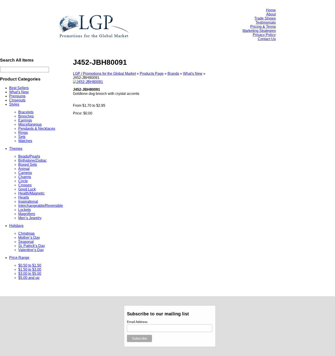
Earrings (25, 120)
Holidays (16, 226)
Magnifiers (26, 214)
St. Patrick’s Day (31, 246)
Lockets (24, 210)
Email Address (137, 322)
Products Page (152, 73)
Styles (14, 104)
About (271, 14)
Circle (23, 181)
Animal (24, 169)
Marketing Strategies (259, 31)
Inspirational (28, 201)
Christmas (26, 233)
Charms (24, 177)
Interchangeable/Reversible (40, 206)
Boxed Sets (27, 164)
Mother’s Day (29, 237)
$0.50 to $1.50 (29, 265)
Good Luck (27, 189)
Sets (22, 137)
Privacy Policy (264, 35)
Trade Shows (265, 18)
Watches (25, 141)
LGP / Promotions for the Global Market (104, 73)
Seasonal (26, 242)
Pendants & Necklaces (36, 128)
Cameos (25, 173)
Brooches (26, 116)
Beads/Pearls (29, 156)
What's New (192, 73)
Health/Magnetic (31, 193)
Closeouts (17, 100)
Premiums (17, 96)
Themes (15, 149)
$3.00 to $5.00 (29, 273)
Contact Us (267, 39)
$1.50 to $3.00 (29, 269)
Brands (173, 73)
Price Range (19, 258)
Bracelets (26, 112)
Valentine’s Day (31, 250)
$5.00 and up (28, 278)
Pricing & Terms (263, 27)
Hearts (23, 197)
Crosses (25, 185)
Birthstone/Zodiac (32, 160)
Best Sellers (19, 88)
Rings (23, 133)
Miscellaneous (30, 124)
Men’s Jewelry (29, 218)
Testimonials (265, 22)
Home (271, 10)
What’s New (19, 92)
